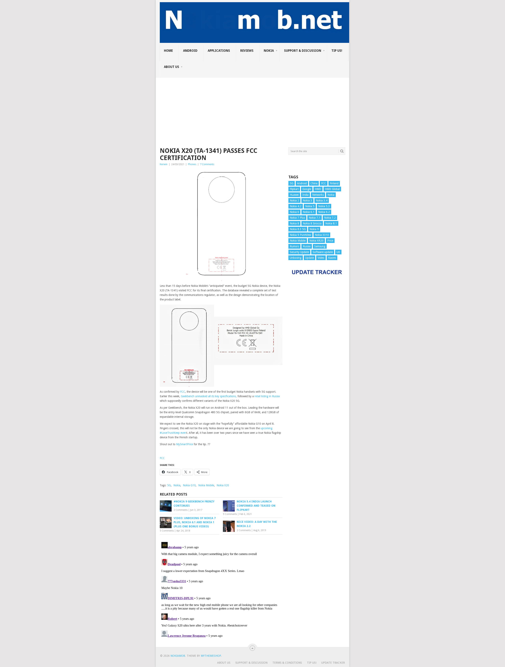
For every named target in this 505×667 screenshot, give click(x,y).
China (313, 183)
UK (338, 252)
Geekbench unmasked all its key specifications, (209, 396)
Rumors (294, 246)
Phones (192, 164)
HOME (168, 51)
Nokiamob (177, 655)
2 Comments (181, 510)
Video (321, 257)
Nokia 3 (307, 200)
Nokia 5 (309, 206)
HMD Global (332, 189)
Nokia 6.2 (324, 212)
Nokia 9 (314, 229)
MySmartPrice (184, 444)
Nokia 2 (294, 200)
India (305, 194)
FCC (182, 391)
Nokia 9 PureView (300, 234)
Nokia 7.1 (314, 217)
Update (309, 257)
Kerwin (163, 164)
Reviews (246, 51)
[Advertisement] (252, 105)
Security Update (299, 252)
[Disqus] (221, 589)
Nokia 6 (294, 212)
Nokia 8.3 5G (298, 229)
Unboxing (295, 257)
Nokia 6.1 (308, 212)
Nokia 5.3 (324, 206)
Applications (219, 51)
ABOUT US (171, 67)
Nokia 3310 (322, 234)
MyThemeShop (211, 655)
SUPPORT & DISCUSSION (302, 51)
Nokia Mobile (206, 485)
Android (190, 51)
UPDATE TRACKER (333, 662)
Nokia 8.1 (331, 223)
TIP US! (336, 51)
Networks (318, 194)
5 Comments (167, 530)
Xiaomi (332, 257)
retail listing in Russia (267, 396)
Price (330, 240)
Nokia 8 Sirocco (312, 223)
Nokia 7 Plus (297, 217)
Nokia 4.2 (295, 206)
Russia (306, 246)
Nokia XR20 (316, 240)
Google (306, 189)
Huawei (294, 194)
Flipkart (294, 189)
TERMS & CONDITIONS (287, 662)
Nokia (269, 51)
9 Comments (230, 514)
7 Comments (207, 164)
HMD (318, 189)
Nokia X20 (223, 485)
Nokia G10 (189, 485)
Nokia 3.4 (321, 200)
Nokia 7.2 (330, 217)
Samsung (319, 246)
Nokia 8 (294, 223)
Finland (334, 183)
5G (169, 485)
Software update (323, 252)
